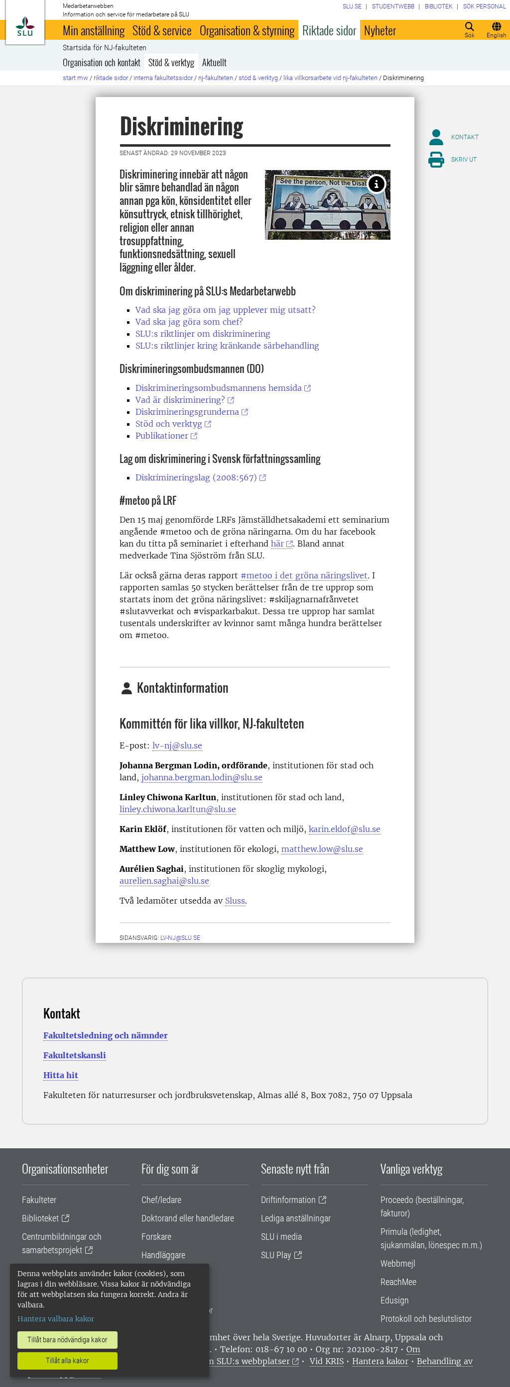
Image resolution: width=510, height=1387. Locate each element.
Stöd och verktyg (168, 424)
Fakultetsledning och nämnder (105, 1035)
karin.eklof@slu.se (345, 829)
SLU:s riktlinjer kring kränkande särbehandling (227, 346)
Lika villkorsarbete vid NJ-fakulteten (330, 78)
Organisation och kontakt (101, 62)
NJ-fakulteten (215, 78)
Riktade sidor (329, 30)
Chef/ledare (161, 1200)
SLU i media (281, 1236)
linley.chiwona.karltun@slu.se (178, 809)
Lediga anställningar (296, 1218)
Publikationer (161, 436)
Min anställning (94, 30)
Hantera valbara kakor (55, 1318)
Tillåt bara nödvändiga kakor (67, 1339)
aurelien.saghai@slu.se (164, 881)
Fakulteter (39, 1200)
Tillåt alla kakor (67, 1360)
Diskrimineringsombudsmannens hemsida (218, 388)
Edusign (395, 1300)
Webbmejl (398, 1263)
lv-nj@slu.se (177, 745)
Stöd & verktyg (171, 62)
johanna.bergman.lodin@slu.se (201, 777)
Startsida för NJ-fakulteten (104, 48)
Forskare (156, 1236)
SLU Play (276, 1255)
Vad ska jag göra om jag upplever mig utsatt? (225, 310)
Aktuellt (214, 62)
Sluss (235, 901)
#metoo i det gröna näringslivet (304, 575)
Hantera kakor (380, 1361)
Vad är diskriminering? (180, 400)
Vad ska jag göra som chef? (189, 322)
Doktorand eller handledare (187, 1218)
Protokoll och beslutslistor (426, 1318)
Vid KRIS (327, 1361)
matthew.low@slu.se (322, 849)
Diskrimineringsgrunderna (187, 412)
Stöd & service (162, 30)
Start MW (75, 78)
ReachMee (398, 1282)
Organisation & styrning (247, 30)
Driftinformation (288, 1200)
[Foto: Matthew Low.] (376, 184)
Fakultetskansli (74, 1055)
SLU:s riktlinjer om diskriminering (202, 334)
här (277, 544)
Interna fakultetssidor (163, 78)
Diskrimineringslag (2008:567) (196, 477)
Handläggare (163, 1255)
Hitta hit (60, 1075)
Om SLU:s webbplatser (245, 1361)
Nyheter (380, 30)
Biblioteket (40, 1218)
